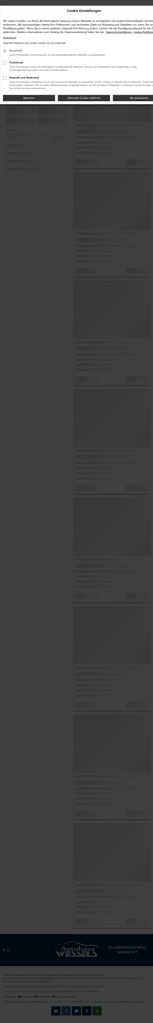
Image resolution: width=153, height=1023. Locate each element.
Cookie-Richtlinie (143, 32)
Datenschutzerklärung (119, 32)
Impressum (9, 37)
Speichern (29, 97)
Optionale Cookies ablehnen (84, 97)
